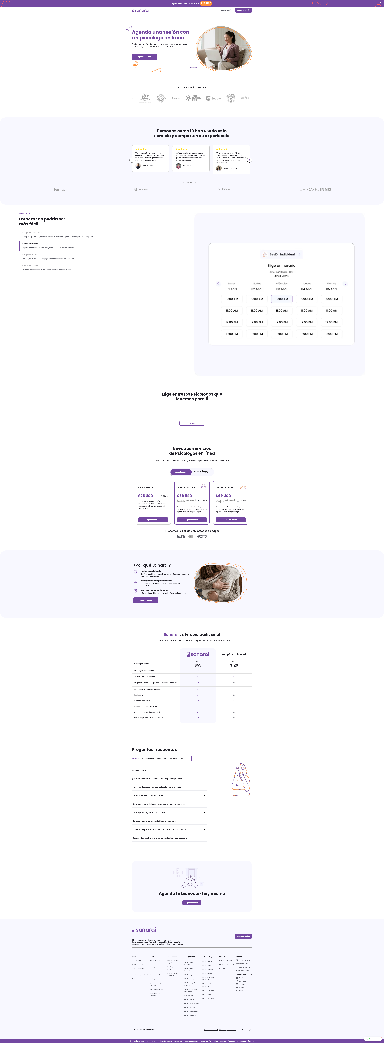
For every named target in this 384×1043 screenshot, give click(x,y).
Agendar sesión (243, 10)
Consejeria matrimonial (157, 975)
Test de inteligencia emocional (208, 978)
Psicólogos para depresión (189, 970)
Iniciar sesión (226, 10)
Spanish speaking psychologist (155, 984)
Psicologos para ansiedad (189, 963)
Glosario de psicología (226, 964)
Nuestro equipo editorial (140, 975)
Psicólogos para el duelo (192, 975)
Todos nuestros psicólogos (155, 962)
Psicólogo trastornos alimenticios (190, 990)
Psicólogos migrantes (191, 979)
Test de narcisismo (208, 973)
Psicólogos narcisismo (191, 1012)
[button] (132, 160)
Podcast (222, 968)
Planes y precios (137, 964)
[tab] (181, 472)
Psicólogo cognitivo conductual (190, 984)
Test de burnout (207, 961)
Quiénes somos (137, 960)
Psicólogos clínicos (190, 1008)
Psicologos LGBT (189, 1000)
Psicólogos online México (173, 968)
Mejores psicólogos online (138, 970)
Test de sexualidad (208, 990)
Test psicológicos (208, 957)
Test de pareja (206, 994)
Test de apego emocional (206, 985)
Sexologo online (189, 996)
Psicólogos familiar (190, 1016)
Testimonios (136, 979)
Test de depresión (208, 969)
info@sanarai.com (242, 964)
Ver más (192, 423)
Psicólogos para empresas (155, 994)
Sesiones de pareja (156, 971)
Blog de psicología (225, 960)
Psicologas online (155, 967)
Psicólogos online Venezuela (173, 974)
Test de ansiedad (207, 965)
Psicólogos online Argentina (173, 962)
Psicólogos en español (157, 979)
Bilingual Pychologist (156, 989)
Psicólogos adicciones (191, 1004)
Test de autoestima (208, 998)
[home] (140, 10)
